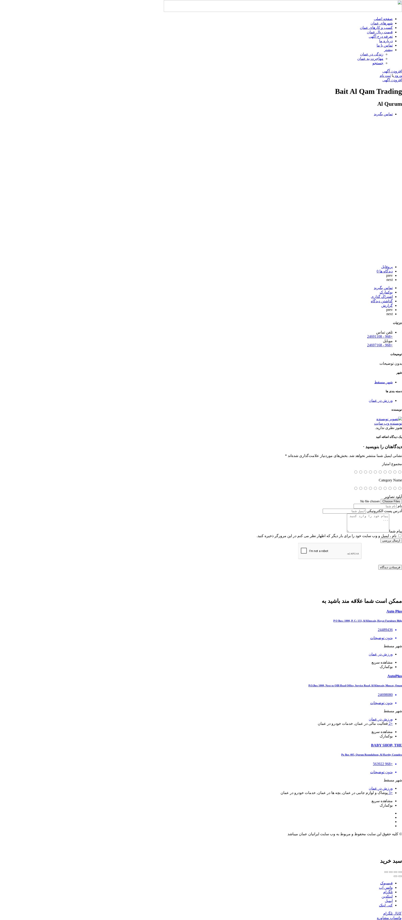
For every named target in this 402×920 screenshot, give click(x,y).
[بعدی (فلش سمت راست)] (395, 876)
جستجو (377, 63)
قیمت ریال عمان (380, 32)
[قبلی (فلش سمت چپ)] (400, 876)
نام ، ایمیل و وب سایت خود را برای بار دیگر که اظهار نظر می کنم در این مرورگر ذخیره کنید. (326, 536)
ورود (398, 76)
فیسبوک (386, 883)
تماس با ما (385, 45)
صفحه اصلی (383, 19)
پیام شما (395, 531)
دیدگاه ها (385, 271)
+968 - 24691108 (380, 336)
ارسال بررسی (391, 540)
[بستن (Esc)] (400, 872)
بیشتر (388, 50)
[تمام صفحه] (391, 872)
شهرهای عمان (382, 23)
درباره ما (386, 41)
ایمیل (389, 901)
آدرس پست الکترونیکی (384, 511)
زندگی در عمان (371, 54)
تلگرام (388, 892)
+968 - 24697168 (380, 345)
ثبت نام (385, 76)
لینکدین (387, 896)
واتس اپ (386, 887)
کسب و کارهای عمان (376, 28)
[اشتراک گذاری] (395, 872)
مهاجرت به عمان (370, 59)
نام (400, 506)
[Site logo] (283, 11)
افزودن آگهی (392, 71)
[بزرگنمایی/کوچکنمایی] (386, 872)
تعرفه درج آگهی (381, 36)
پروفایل (387, 267)
